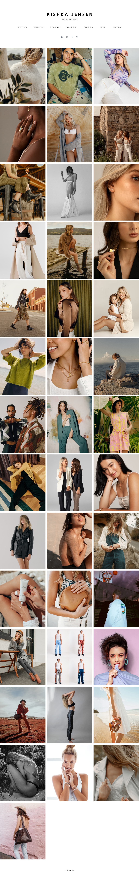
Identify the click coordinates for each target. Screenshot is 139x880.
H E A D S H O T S (71, 27)
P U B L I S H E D (88, 27)
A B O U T (103, 27)
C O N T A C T (117, 27)
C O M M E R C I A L (38, 27)
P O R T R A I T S (55, 27)
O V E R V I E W (22, 27)
